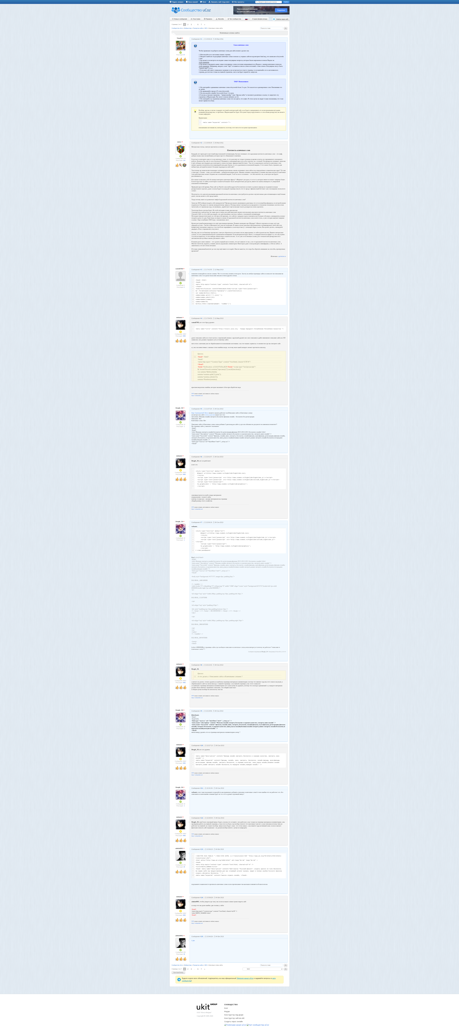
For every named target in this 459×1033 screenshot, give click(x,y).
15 (202, 936)
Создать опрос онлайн (233, 1021)
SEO (206, 28)
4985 (184, 336)
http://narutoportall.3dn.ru (200, 413)
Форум (227, 1011)
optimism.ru (282, 256)
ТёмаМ (179, 38)
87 (184, 54)
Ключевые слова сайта (216, 28)
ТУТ (192, 393)
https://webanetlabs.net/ (197, 395)
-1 (184, 426)
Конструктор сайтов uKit (234, 1018)
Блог (204, 2)
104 (184, 160)
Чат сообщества (235, 19)
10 (202, 745)
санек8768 (179, 269)
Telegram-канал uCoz (245, 978)
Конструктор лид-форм (233, 1015)
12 (202, 818)
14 (202, 897)
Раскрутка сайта (198, 28)
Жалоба (221, 19)
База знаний (193, 2)
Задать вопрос (177, 2)
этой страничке (204, 62)
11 (202, 788)
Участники (196, 19)
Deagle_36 (179, 408)
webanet (179, 317)
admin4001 (179, 848)
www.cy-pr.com (210, 415)
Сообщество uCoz (177, 28)
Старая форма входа (259, 19)
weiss (179, 142)
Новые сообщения (180, 19)
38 (184, 867)
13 (202, 849)
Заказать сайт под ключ (220, 2)
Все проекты (239, 2)
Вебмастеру (188, 28)
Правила (209, 19)
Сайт (193, 940)
